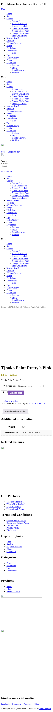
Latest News (12, 570)
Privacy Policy (13, 528)
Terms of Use (12, 525)
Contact (10, 60)
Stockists (10, 40)
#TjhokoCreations (14, 43)
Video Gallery (13, 58)
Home (9, 14)
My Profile (11, 62)
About (9, 549)
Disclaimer (11, 530)
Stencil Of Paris (13, 591)
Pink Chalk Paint (19, 36)
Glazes (9, 589)
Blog (14, 53)
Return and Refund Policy (18, 523)
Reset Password (19, 70)
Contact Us (11, 551)
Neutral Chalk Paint (20, 31)
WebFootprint (45, 708)
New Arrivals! (13, 38)
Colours (10, 19)
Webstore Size (9, 386)
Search (4, 161)
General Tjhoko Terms (16, 520)
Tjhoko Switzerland (15, 502)
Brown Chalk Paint (20, 26)
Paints (9, 586)
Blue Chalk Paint (19, 23)
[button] (26, 77)
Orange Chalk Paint (20, 33)
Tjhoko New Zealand (16, 504)
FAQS (9, 45)
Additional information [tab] (15, 411)
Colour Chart (17, 21)
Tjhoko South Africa (15, 509)
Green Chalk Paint (20, 28)
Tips (8, 55)
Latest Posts (12, 50)
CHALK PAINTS (15, 307)
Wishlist (15, 72)
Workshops (11, 48)
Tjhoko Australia (14, 506)
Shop (9, 16)
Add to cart (16, 393)
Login (14, 67)
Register (15, 65)
